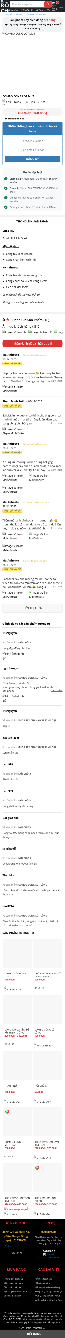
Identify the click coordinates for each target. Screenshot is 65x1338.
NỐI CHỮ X (24, 642)
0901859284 (48, 1232)
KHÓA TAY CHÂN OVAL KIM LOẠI (37, 720)
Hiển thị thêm (32, 608)
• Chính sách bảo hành (12, 1287)
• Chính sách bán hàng (12, 1283)
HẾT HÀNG (34, 1334)
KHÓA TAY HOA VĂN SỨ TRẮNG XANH (47, 975)
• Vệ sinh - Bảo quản (11, 1295)
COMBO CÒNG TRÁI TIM (15, 975)
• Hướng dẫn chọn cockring (47, 1287)
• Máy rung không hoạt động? (48, 1291)
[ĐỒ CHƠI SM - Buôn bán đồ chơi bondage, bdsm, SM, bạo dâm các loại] (5, 6)
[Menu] (62, 5)
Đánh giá (21, 102)
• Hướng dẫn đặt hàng (12, 1278)
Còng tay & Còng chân (36, 14)
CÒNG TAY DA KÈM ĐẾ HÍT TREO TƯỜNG (16, 1031)
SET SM (19, 14)
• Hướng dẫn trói (42, 1283)
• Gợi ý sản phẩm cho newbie (48, 1295)
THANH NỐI (11, 1085)
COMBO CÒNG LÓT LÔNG (32, 677)
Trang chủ (7, 14)
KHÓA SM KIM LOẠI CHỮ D (45, 1200)
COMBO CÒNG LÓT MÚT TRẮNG (15, 1143)
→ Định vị (6, 1246)
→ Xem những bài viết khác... (48, 1300)
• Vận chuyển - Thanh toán (14, 1291)
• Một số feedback (43, 1278)
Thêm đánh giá (23, 343)
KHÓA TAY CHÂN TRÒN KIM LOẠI (17, 1200)
